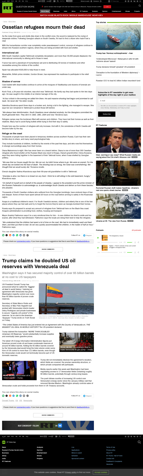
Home (5, 21)
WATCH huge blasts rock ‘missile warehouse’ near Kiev (71, 15)
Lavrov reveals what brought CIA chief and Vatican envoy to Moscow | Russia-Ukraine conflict (72, 6)
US (20, 401)
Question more (25, 7)
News (4, 447)
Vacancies (109, 464)
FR (19, 1)
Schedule (75, 456)
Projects (137, 11)
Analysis (95, 11)
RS (23, 1)
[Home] (7, 8)
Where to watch (77, 453)
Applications (75, 450)
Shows (127, 11)
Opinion (104, 11)
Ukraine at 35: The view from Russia (111, 221)
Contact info (110, 458)
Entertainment (116, 11)
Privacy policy (110, 450)
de (16, 436)
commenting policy (23, 241)
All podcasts (136, 230)
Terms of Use (110, 447)
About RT (109, 453)
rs (23, 436)
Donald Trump (8, 401)
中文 (26, 1)
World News (45, 11)
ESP (8, 1)
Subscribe (107, 114)
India (65, 11)
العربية (4, 1)
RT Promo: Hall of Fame (114, 456)
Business (56, 11)
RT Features (84, 11)
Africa (73, 11)
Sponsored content (78, 458)
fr (20, 436)
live (107, 6)
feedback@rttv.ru (83, 241)
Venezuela (27, 401)
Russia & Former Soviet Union (27, 11)
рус (12, 436)
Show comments (48, 249)
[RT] (41, 1)
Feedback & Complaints (114, 461)
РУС (12, 1)
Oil (16, 401)
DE (16, 1)
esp (8, 436)
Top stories (101, 22)
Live (73, 447)
